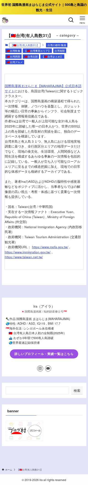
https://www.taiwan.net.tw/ (24, 257)
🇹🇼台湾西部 (13, 56)
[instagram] (40, 368)
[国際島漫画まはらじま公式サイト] (5, 20)
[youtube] (48, 368)
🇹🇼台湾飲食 (13, 50)
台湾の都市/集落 (56, 45)
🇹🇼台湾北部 (31, 56)
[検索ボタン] (71, 20)
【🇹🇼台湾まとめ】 (52, 56)
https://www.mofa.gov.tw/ (50, 247)
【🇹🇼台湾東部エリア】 (37, 50)
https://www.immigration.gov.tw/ (28, 252)
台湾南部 (59, 50)
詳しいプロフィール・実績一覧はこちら (44, 354)
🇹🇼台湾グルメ (15, 62)
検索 (77, 390)
